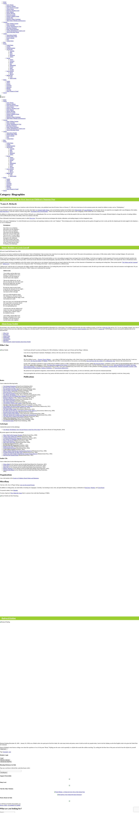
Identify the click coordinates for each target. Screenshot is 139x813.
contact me (101, 329)
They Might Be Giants (16, 493)
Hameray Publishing (46, 368)
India (11, 52)
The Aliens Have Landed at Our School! (13, 416)
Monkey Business (7, 468)
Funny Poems (9, 5)
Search (5, 92)
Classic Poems (10, 9)
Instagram (8, 87)
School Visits (6, 336)
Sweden (12, 69)
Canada (8, 46)
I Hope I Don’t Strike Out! (10, 436)
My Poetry (6, 334)
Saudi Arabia (13, 78)
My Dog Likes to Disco (9, 387)
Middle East (9, 75)
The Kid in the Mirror (8, 470)
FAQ (7, 39)
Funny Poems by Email (12, 7)
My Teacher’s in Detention (10, 439)
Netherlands (13, 65)
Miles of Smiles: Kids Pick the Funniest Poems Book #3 (17, 451)
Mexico (12, 74)
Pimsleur (93, 487)
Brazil (11, 72)
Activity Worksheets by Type (13, 26)
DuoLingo (87, 487)
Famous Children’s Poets (12, 16)
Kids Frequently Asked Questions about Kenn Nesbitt (17, 341)
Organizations (6, 339)
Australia (12, 51)
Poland (11, 66)
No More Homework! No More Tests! (13, 452)
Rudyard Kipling (9, 618)
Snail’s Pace (6, 465)
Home (4, 2)
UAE (11, 77)
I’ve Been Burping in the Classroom (12, 438)
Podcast (8, 84)
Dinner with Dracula (8, 441)
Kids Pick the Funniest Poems (10, 455)
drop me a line (106, 327)
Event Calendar (10, 38)
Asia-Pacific (9, 49)
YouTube (8, 90)
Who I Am (6, 333)
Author (5, 33)
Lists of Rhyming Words (12, 32)
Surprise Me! (9, 17)
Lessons (5, 22)
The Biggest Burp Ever (9, 399)
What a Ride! (6, 464)
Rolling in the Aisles (8, 446)
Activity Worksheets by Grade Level (15, 30)
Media (4, 79)
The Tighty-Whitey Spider (10, 409)
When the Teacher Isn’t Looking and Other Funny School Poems (19, 415)
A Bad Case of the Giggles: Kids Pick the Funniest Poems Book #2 (20, 453)
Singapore (12, 55)
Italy (11, 64)
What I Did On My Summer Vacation (12, 435)
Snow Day (6, 467)
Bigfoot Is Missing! (8, 397)
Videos (8, 82)
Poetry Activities (10, 25)
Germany (12, 61)
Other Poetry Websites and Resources (15, 20)
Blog (4, 42)
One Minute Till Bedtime (9, 394)
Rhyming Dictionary (11, 28)
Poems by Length (10, 15)
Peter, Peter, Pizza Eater (9, 442)
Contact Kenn (10, 41)
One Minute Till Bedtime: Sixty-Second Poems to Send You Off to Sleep (21, 429)
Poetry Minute (10, 12)
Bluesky (8, 88)
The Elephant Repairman (9, 386)
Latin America (10, 71)
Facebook (8, 85)
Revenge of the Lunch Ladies (10, 412)
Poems (5, 3)
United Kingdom (10, 48)
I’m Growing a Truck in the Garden (12, 403)
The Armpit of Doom (8, 402)
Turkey (11, 56)
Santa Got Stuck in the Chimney (11, 413)
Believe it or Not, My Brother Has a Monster (14, 396)
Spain (11, 68)
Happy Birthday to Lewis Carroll (15, 248)
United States (9, 45)
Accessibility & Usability (14, 805)
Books (5, 43)
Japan (11, 54)
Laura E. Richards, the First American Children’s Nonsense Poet (28, 199)
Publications (6, 337)
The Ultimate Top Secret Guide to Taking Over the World (17, 406)
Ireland (11, 62)
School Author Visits (11, 36)
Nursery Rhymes (10, 13)
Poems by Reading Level (12, 10)
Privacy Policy (3, 805)
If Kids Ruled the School (9, 448)
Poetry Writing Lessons (12, 23)
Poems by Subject (11, 6)
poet (10, 752)
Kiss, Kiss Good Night (9, 400)
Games (8, 81)
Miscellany (6, 340)
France (11, 59)
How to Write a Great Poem (10, 390)
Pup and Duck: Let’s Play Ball (11, 389)
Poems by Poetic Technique (13, 19)
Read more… (4, 749)
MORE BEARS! (7, 407)
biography (5, 752)
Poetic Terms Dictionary (12, 29)
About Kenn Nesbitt (11, 35)
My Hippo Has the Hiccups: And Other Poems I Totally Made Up (20, 410)
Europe (8, 58)
